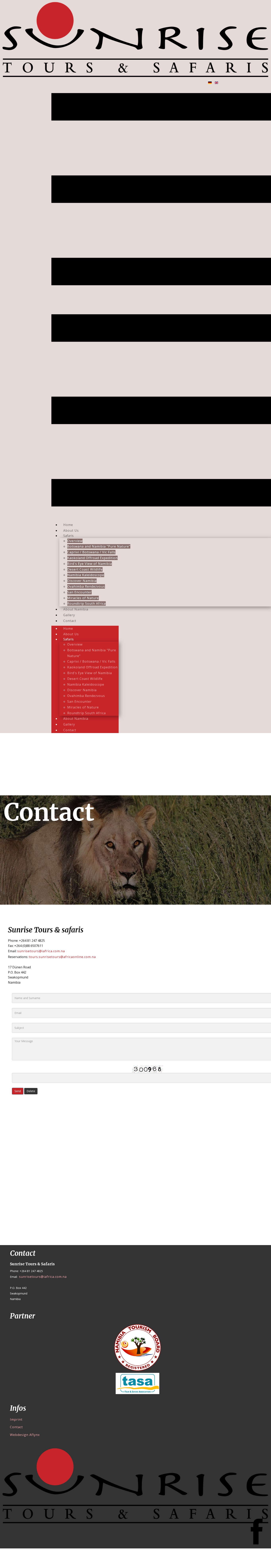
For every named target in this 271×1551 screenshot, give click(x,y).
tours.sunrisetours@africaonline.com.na (62, 957)
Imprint (16, 1419)
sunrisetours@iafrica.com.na (41, 951)
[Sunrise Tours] (135, 39)
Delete (31, 1091)
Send (17, 1091)
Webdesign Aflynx (25, 1435)
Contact (16, 1427)
